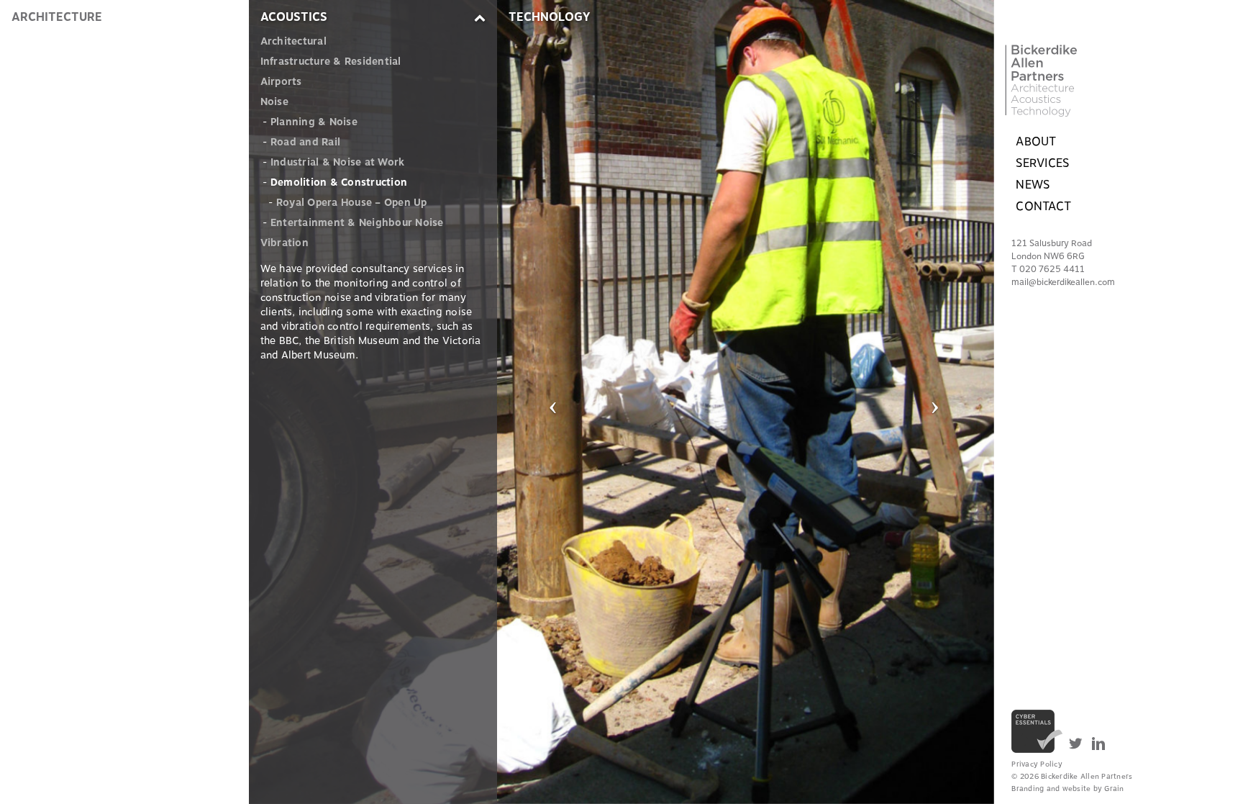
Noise (274, 101)
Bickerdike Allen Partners (1066, 58)
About (1036, 141)
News (1033, 185)
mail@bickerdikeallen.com (1063, 282)
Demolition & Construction (338, 182)
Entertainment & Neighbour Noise (357, 222)
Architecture (57, 17)
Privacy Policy (1036, 764)
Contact (1043, 206)
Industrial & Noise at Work (337, 162)
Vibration (284, 242)
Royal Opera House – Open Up (351, 202)
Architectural (293, 41)
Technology (550, 17)
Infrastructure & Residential (330, 61)
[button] (553, 402)
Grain (1114, 788)
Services (1042, 163)
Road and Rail (305, 142)
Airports (281, 81)
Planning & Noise (314, 122)
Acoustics (293, 17)
